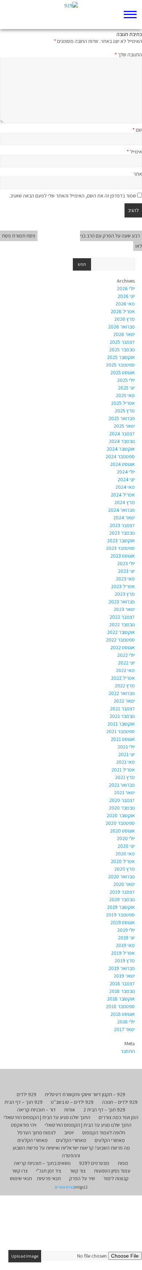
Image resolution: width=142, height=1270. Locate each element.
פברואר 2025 (122, 418)
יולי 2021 (126, 746)
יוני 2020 (126, 846)
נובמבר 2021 (122, 716)
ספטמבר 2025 (120, 365)
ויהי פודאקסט (23, 1125)
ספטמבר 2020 (120, 823)
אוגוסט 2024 (122, 464)
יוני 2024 (126, 479)
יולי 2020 (126, 838)
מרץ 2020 (124, 869)
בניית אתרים (64, 1187)
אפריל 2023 (123, 586)
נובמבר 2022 (122, 624)
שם (137, 130)
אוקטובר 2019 (121, 907)
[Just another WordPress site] (71, 14)
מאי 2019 (125, 945)
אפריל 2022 (123, 678)
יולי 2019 (126, 930)
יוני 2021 (126, 754)
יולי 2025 (126, 380)
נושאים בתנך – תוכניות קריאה (42, 1163)
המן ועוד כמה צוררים (118, 1117)
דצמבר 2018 (122, 983)
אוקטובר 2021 (121, 723)
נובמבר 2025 (122, 349)
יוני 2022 (126, 662)
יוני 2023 (126, 571)
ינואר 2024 (124, 517)
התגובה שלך (128, 54)
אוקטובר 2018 (121, 998)
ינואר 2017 (124, 1029)
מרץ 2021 (125, 777)
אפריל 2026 (123, 311)
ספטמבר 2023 (120, 548)
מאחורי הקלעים (110, 1140)
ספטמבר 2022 (120, 639)
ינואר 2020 (124, 884)
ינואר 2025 (124, 426)
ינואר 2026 (124, 334)
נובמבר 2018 (122, 991)
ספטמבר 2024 (120, 456)
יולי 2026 (126, 288)
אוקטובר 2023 (121, 540)
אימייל (134, 151)
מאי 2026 (125, 303)
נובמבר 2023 (122, 533)
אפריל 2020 (123, 861)
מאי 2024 (125, 487)
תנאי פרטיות (49, 1178)
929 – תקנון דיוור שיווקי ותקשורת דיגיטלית (85, 1094)
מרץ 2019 (125, 960)
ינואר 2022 (124, 701)
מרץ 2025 (125, 410)
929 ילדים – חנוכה (120, 1102)
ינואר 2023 (124, 609)
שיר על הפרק (82, 1178)
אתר (137, 174)
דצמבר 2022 (122, 617)
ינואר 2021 (124, 792)
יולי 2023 (126, 563)
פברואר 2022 (122, 693)
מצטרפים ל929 (94, 1163)
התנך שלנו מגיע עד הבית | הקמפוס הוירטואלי (47, 1117)
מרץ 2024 (124, 502)
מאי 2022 (125, 670)
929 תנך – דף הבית (23, 1102)
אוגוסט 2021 (123, 739)
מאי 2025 (125, 395)
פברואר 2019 (122, 968)
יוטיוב (69, 1132)
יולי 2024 (126, 471)
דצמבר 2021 (122, 708)
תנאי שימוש (21, 1178)
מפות (123, 1163)
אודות (69, 1109)
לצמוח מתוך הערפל (36, 1132)
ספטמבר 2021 (120, 731)
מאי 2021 (125, 762)
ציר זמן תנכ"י (48, 1170)
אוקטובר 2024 (121, 449)
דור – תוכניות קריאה (36, 1109)
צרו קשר (20, 1170)
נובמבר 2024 (122, 441)
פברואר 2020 (121, 876)
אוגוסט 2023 (122, 555)
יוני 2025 (126, 387)
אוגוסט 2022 (122, 647)
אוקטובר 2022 (121, 632)
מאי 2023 (125, 578)
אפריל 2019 (123, 953)
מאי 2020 (125, 853)
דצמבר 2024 (122, 433)
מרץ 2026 (124, 319)
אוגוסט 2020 (122, 830)
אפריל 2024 (123, 494)
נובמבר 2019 (122, 899)
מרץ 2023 (125, 594)
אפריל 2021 (123, 769)
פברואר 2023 (122, 601)
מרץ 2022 (125, 685)
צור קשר (78, 1170)
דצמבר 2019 (122, 891)
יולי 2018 (126, 1021)
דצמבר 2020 (122, 800)
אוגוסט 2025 (122, 372)
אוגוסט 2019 (122, 922)
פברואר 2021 (122, 785)
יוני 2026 (126, 296)
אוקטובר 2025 (121, 357)
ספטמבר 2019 (120, 914)
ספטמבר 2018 (120, 1006)
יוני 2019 (126, 937)
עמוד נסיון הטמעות (112, 1170)
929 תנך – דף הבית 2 (104, 1109)
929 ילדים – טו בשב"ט (72, 1102)
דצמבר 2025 (122, 342)
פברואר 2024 (121, 510)
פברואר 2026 (121, 326)
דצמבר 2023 (122, 525)
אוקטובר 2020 (121, 815)
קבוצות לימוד (116, 1178)
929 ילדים (26, 1094)
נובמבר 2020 (122, 807)
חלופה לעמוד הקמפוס (103, 1132)
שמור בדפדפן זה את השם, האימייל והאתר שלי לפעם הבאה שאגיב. (72, 195)
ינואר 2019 (124, 976)
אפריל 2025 (123, 403)
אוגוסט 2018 (122, 1014)
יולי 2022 (126, 655)
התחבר (128, 1051)
